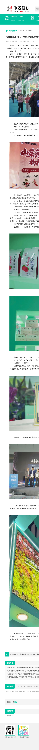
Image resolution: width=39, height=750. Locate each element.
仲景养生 (32, 18)
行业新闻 (29, 30)
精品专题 (21, 20)
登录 (15, 702)
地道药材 (21, 16)
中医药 (22, 30)
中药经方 (14, 20)
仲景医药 (7, 18)
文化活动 (14, 16)
